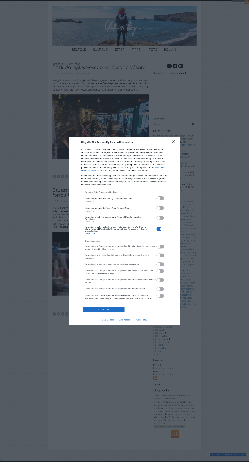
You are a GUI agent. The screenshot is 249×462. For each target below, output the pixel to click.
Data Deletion (108, 320)
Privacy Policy (141, 320)
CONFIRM (103, 310)
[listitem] (124, 191)
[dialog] (124, 231)
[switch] (160, 198)
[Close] (174, 142)
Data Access (124, 320)
